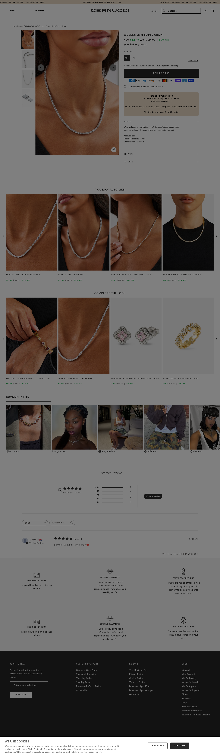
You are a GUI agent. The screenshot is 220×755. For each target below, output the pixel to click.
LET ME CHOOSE (158, 745)
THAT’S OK (179, 745)
